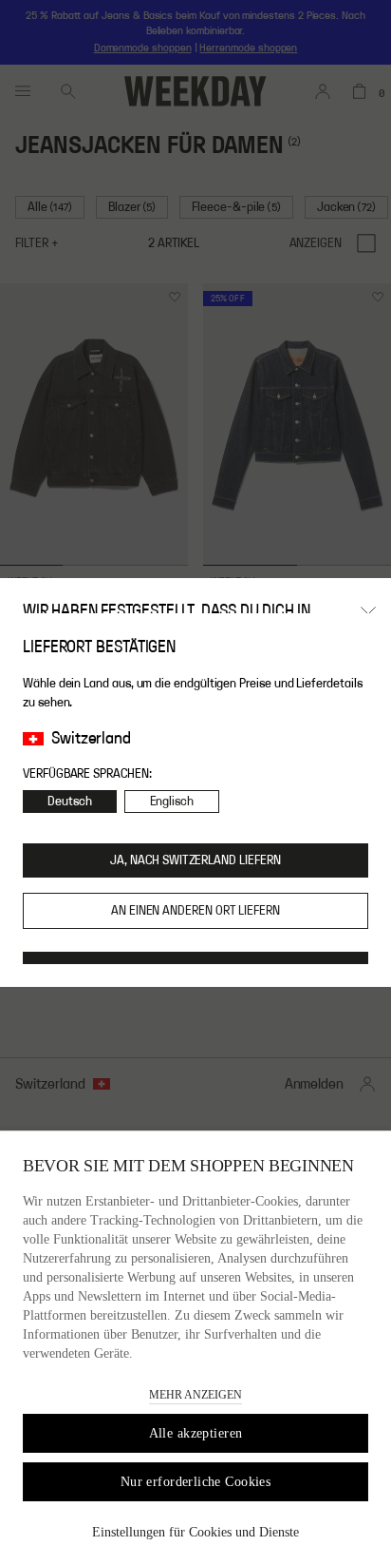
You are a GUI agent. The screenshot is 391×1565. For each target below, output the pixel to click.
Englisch (172, 801)
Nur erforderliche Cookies (196, 1482)
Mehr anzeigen (195, 1394)
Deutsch (69, 801)
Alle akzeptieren (196, 1433)
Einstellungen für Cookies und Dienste (195, 1532)
